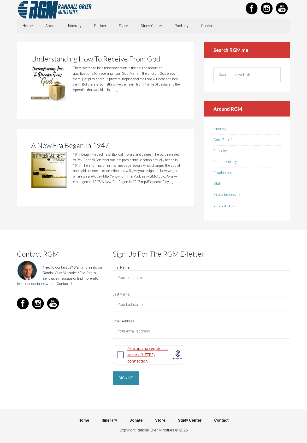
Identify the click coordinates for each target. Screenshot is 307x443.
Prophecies (222, 173)
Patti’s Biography (226, 194)
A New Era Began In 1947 (70, 145)
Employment (223, 205)
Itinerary (219, 129)
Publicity (220, 151)
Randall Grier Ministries (55, 9)
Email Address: (124, 321)
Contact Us (65, 284)
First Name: (121, 267)
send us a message (57, 278)
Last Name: (121, 294)
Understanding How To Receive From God (95, 58)
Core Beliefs (223, 140)
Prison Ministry (225, 162)
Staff (217, 183)
